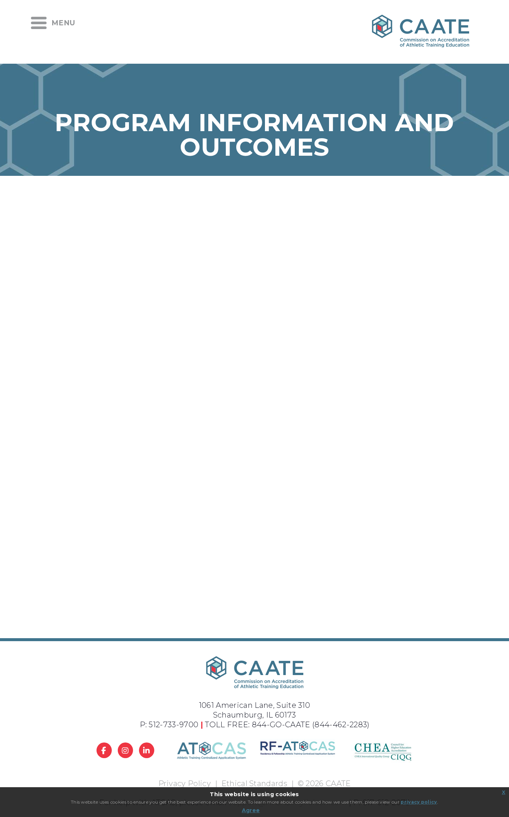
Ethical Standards (254, 783)
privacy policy (419, 802)
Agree (251, 810)
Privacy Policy (184, 783)
